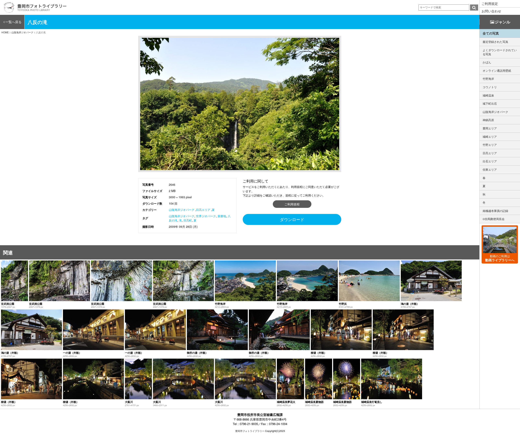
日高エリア (203, 210)
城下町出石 (490, 103)
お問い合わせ (491, 11)
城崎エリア (490, 137)
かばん (487, 62)
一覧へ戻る (13, 22)
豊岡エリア (490, 128)
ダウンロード (292, 219)
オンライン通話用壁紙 (497, 70)
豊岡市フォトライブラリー (249, 431)
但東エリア (490, 169)
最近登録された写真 (495, 42)
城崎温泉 (488, 95)
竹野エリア (490, 145)
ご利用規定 (490, 3)
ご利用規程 (292, 204)
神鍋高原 (488, 120)
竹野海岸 (488, 79)
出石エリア (490, 161)
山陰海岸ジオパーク (181, 210)
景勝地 (222, 216)
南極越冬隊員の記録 (495, 211)
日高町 (187, 220)
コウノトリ (490, 87)
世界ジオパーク (206, 216)
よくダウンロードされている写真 (500, 52)
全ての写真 (491, 33)
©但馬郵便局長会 (494, 219)
